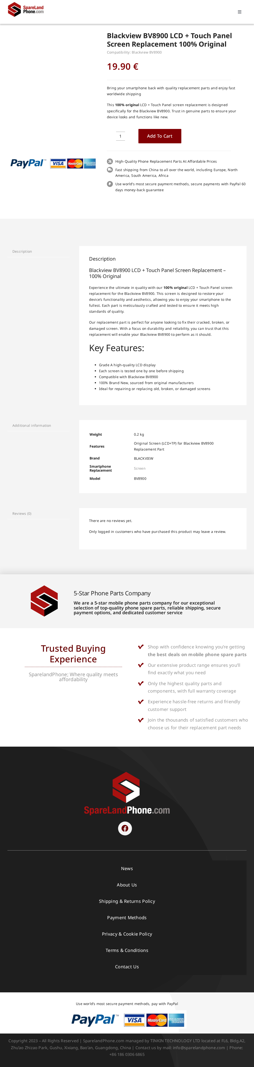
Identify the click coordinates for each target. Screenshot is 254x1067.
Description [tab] (22, 251)
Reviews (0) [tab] (21, 513)
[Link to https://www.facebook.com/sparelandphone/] (125, 828)
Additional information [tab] (31, 425)
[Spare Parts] (27, 3)
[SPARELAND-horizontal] (127, 773)
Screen (140, 468)
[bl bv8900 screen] (52, 74)
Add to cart (160, 136)
